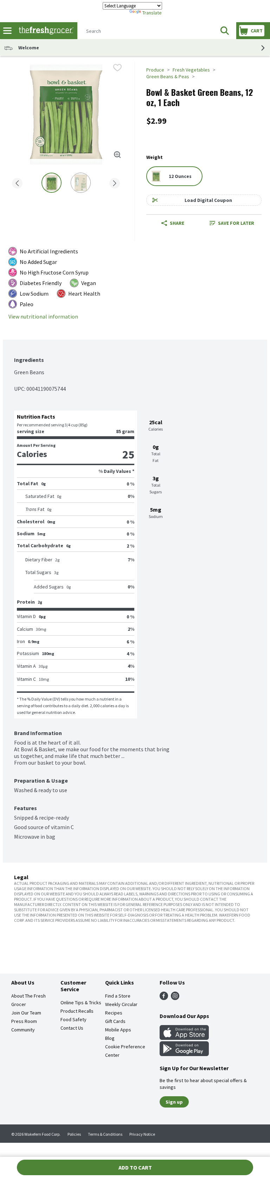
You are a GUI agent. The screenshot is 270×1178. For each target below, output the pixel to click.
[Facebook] (164, 997)
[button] (224, 30)
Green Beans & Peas (167, 76)
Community (23, 1029)
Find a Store (117, 996)
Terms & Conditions (105, 1134)
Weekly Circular (121, 1004)
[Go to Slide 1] (51, 182)
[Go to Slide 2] (80, 182)
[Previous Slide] (17, 183)
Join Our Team (26, 1013)
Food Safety (73, 1019)
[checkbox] (117, 67)
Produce (155, 70)
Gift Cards (115, 1021)
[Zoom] (117, 154)
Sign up (174, 1102)
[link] (232, 223)
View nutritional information (43, 316)
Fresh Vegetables (191, 70)
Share (177, 223)
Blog (110, 1038)
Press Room (24, 1021)
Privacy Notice (142, 1134)
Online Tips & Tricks (80, 1002)
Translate (152, 13)
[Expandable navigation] (7, 30)
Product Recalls (77, 1011)
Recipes (113, 1013)
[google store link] (184, 1053)
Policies (74, 1134)
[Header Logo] (44, 31)
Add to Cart (135, 1167)
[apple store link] (184, 1037)
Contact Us (71, 1028)
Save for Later (236, 223)
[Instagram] (175, 997)
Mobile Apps (118, 1029)
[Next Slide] (114, 183)
